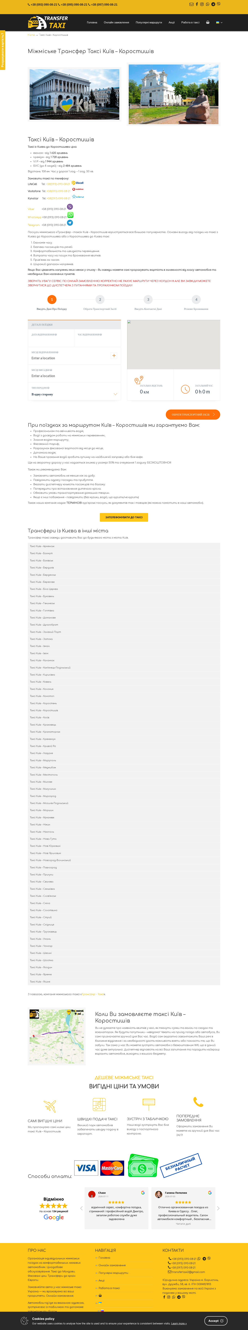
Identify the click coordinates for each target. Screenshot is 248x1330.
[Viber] (218, 4)
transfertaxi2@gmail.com (188, 1272)
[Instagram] (202, 4)
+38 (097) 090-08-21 (104, 4)
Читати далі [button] (183, 1223)
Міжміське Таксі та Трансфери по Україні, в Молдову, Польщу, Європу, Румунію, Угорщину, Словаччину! (48, 22)
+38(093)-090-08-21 (58, 184)
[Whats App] (207, 4)
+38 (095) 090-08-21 (74, 4)
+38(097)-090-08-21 (58, 198)
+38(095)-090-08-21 (58, 191)
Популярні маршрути (113, 1273)
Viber (34, 209)
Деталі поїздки (42, 324)
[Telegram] (213, 4)
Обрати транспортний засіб (191, 414)
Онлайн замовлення (112, 1265)
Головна (104, 1257)
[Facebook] (197, 4)
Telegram (34, 225)
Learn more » (179, 1323)
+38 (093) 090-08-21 (44, 4)
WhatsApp (35, 217)
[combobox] (74, 395)
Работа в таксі (109, 1288)
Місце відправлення (44, 352)
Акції (102, 1280)
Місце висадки (41, 370)
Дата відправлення (43, 334)
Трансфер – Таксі (93, 994)
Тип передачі (39, 387)
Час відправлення (89, 334)
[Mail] (191, 4)
